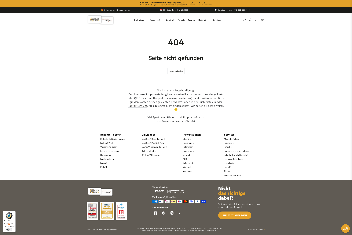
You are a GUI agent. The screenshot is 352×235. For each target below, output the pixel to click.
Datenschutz (188, 163)
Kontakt (227, 167)
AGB (185, 159)
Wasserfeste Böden (108, 147)
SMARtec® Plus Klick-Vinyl (153, 143)
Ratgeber (228, 147)
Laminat (103, 163)
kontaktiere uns (137, 106)
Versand (186, 155)
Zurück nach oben (255, 229)
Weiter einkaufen (176, 71)
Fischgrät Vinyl (106, 143)
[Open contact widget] (345, 228)
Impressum (187, 171)
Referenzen (188, 147)
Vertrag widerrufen (232, 175)
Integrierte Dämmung (109, 151)
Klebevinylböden (149, 151)
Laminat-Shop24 (98, 229)
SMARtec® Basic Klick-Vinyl (153, 139)
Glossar (227, 171)
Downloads (229, 163)
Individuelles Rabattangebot (236, 155)
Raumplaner (229, 143)
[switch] (9, 229)
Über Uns (187, 139)
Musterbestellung (231, 139)
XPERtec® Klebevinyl (151, 155)
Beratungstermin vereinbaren (236, 151)
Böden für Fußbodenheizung (112, 139)
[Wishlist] (244, 20)
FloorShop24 (188, 143)
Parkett (103, 167)
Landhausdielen (107, 159)
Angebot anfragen (235, 215)
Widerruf (187, 167)
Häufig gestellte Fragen (234, 159)
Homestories (188, 151)
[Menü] (347, 229)
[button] (250, 20)
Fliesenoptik (105, 155)
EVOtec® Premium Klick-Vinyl (154, 147)
